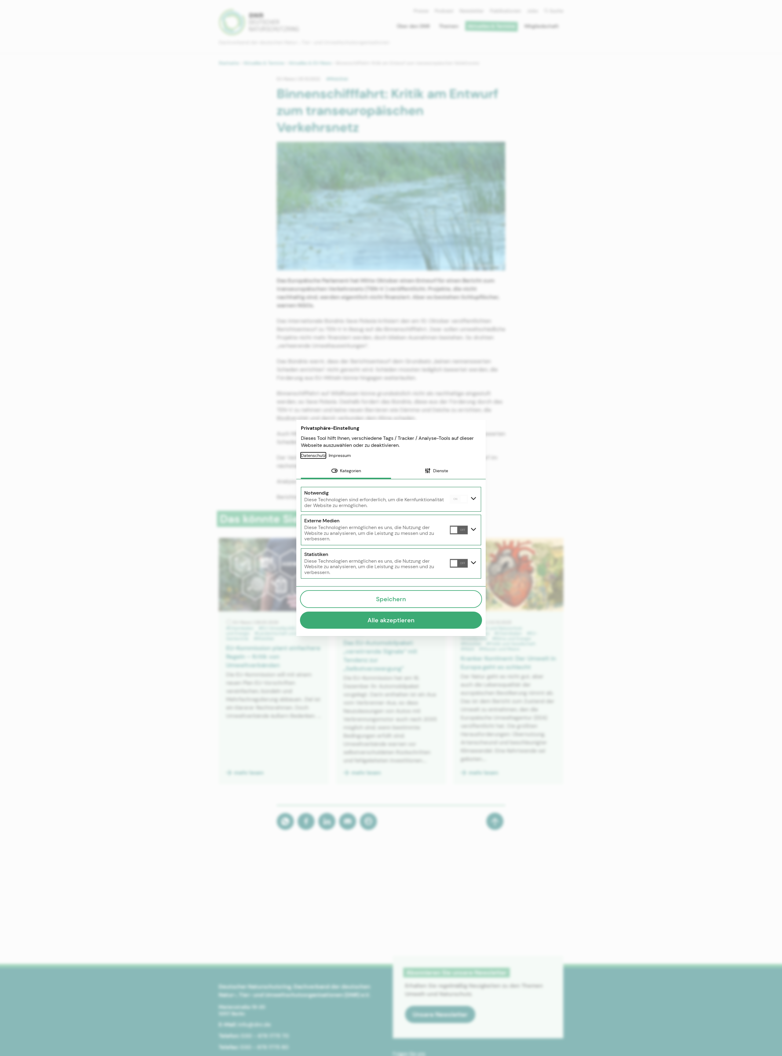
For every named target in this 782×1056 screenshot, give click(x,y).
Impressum (340, 455)
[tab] (346, 471)
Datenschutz (313, 455)
